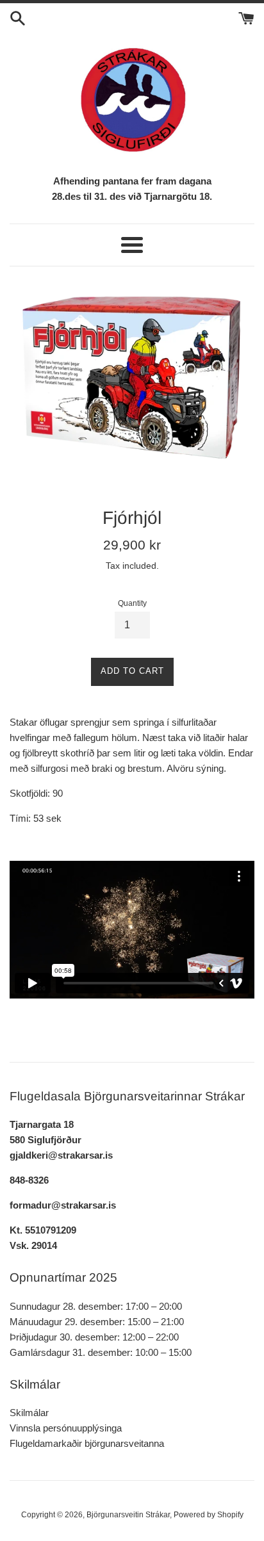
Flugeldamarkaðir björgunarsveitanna (87, 1443)
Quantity (132, 603)
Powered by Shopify (208, 1514)
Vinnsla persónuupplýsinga (66, 1428)
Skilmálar (29, 1412)
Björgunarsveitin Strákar (128, 1514)
